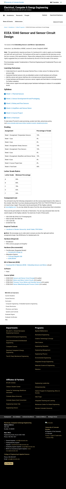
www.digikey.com (11, 207)
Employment (7, 416)
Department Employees (56, 15)
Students (44, 15)
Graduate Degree (10, 314)
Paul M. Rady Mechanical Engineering (17, 356)
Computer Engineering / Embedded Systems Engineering (21, 304)
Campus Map (49, 437)
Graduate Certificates (11, 317)
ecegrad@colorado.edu (28, 446)
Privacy (47, 435)
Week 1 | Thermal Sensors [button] (15, 94)
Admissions (19, 21)
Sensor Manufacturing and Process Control (26, 284)
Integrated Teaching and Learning (45, 400)
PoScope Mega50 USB (15, 256)
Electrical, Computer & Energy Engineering (26, 7)
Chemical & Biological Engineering (16, 337)
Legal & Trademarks (56, 435)
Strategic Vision (52, 416)
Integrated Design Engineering (44, 361)
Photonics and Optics (12, 309)
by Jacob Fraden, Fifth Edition (24, 229)
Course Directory (10, 298)
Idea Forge (38, 397)
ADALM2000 (12, 258)
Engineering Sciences (12, 333)
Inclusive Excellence (28, 416)
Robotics (37, 369)
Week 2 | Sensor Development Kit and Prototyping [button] (23, 99)
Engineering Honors (12, 408)
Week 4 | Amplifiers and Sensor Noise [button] (19, 108)
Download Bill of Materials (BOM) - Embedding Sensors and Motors (26, 265)
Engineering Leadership (42, 383)
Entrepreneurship (40, 387)
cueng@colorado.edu (14, 459)
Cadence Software (41, 416)
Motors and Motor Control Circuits (23, 280)
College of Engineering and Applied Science (17, 10)
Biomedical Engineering (42, 335)
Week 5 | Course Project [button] (14, 113)
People (27, 15)
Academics (10, 15)
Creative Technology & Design (44, 338)
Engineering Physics (41, 354)
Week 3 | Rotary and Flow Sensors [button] (17, 103)
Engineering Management (42, 350)
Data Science (39, 342)
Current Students (10, 296)
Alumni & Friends (58, 22)
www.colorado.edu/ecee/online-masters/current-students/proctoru (27, 123)
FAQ (6, 320)
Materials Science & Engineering (44, 365)
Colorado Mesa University (14, 396)
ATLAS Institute (11, 383)
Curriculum (8, 301)
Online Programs (20, 27)
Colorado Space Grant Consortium (16, 400)
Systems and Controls (12, 312)
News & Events (8, 21)
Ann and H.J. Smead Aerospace (15, 331)
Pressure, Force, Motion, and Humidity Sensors (27, 282)
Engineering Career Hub (13, 404)
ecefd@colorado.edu (22, 440)
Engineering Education (41, 346)
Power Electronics (11, 306)
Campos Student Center (13, 386)
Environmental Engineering (43, 358)
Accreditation (16, 416)
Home (5, 27)
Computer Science (11, 346)
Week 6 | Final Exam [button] (12, 118)
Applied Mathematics (41, 331)
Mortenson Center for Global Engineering (47, 404)
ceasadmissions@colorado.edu (20, 444)
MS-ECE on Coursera (12, 293)
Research (19, 15)
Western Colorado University (43, 408)
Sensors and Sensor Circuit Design (23, 278)
